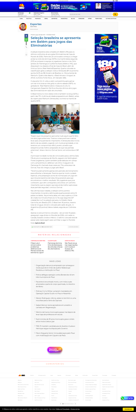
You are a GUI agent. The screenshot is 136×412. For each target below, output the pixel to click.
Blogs (73, 18)
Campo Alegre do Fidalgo (91, 384)
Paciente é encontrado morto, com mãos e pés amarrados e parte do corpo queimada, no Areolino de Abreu (55, 284)
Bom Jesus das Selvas (39, 393)
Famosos (38, 18)
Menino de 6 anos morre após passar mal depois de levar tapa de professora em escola (55, 313)
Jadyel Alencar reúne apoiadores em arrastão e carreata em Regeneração (54, 306)
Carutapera (104, 397)
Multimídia (85, 375)
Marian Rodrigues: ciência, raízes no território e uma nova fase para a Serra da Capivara (56, 299)
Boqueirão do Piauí (56, 382)
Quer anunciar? (44, 0)
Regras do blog (34, 29)
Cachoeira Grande (72, 389)
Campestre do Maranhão (91, 380)
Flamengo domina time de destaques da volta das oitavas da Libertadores (55, 245)
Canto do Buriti (105, 380)
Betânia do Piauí (38, 380)
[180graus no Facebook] (115, 1)
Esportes (54, 18)
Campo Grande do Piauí (90, 386)
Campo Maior (88, 391)
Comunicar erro (73, 226)
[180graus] (22, 6)
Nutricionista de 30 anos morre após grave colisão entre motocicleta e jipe (55, 320)
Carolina (104, 395)
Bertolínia (20, 400)
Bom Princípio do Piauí (40, 397)
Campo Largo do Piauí (90, 389)
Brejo (53, 389)
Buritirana (70, 384)
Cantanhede (88, 400)
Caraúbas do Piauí (106, 391)
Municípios (64, 18)
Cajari (69, 393)
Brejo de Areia (55, 391)
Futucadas (104, 375)
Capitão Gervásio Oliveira (108, 386)
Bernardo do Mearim (22, 397)
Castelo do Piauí (105, 400)
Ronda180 (81, 18)
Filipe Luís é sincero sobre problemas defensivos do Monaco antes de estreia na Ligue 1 (38, 246)
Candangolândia (89, 395)
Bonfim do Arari (38, 400)
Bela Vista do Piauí (22, 386)
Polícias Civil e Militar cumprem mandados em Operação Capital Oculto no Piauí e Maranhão (54, 292)
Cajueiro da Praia (72, 397)
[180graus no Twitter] (113, 1)
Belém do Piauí (21, 389)
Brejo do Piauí (55, 393)
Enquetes (114, 375)
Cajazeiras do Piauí (72, 395)
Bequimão (20, 395)
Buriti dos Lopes (72, 380)
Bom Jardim (37, 389)
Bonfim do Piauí (55, 380)
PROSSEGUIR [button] (128, 409)
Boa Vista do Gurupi (39, 384)
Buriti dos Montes (72, 382)
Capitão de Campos (106, 384)
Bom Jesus (37, 391)
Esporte (59, 375)
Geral (46, 18)
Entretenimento (42, 375)
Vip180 (90, 18)
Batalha (19, 380)
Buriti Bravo (54, 397)
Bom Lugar (37, 395)
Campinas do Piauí (89, 382)
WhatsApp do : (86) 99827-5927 (42, 226)
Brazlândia (54, 386)
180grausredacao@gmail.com (31, 0)
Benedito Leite (21, 393)
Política (28, 18)
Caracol (104, 389)
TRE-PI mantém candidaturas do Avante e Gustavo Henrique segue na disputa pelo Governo (107, 6)
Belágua (20, 382)
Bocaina (36, 386)
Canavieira (87, 393)
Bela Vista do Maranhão (23, 384)
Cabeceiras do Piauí (72, 386)
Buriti (53, 395)
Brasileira (54, 384)
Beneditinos (20, 391)
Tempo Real (98, 18)
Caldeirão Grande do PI (73, 400)
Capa (21, 18)
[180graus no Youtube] (117, 1)
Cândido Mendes (89, 397)
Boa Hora (37, 382)
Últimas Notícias (111, 18)
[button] (67, 409)
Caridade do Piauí (106, 393)
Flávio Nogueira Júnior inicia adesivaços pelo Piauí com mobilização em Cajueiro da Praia (55, 334)
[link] (26, 36)
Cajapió (70, 391)
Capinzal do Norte (106, 382)
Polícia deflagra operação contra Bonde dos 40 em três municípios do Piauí (55, 276)
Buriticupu (54, 400)
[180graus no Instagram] (111, 1)
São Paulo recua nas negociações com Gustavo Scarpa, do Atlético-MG (71, 246)
